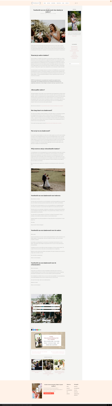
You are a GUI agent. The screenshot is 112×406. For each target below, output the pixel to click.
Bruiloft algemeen (74, 46)
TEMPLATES (58, 3)
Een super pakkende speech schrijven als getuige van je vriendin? (51, 105)
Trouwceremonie (74, 55)
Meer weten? (74, 36)
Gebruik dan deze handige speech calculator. (54, 123)
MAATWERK (53, 3)
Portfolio (74, 52)
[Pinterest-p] (77, 3)
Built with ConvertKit (50, 320)
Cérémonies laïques (74, 47)
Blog (63, 3)
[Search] (80, 64)
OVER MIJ (48, 3)
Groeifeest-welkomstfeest (74, 50)
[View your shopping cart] (111, 1)
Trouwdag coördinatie (74, 56)
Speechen (48, 8)
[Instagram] (75, 3)
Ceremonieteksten (74, 49)
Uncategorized (74, 58)
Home (45, 3)
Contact (67, 3)
